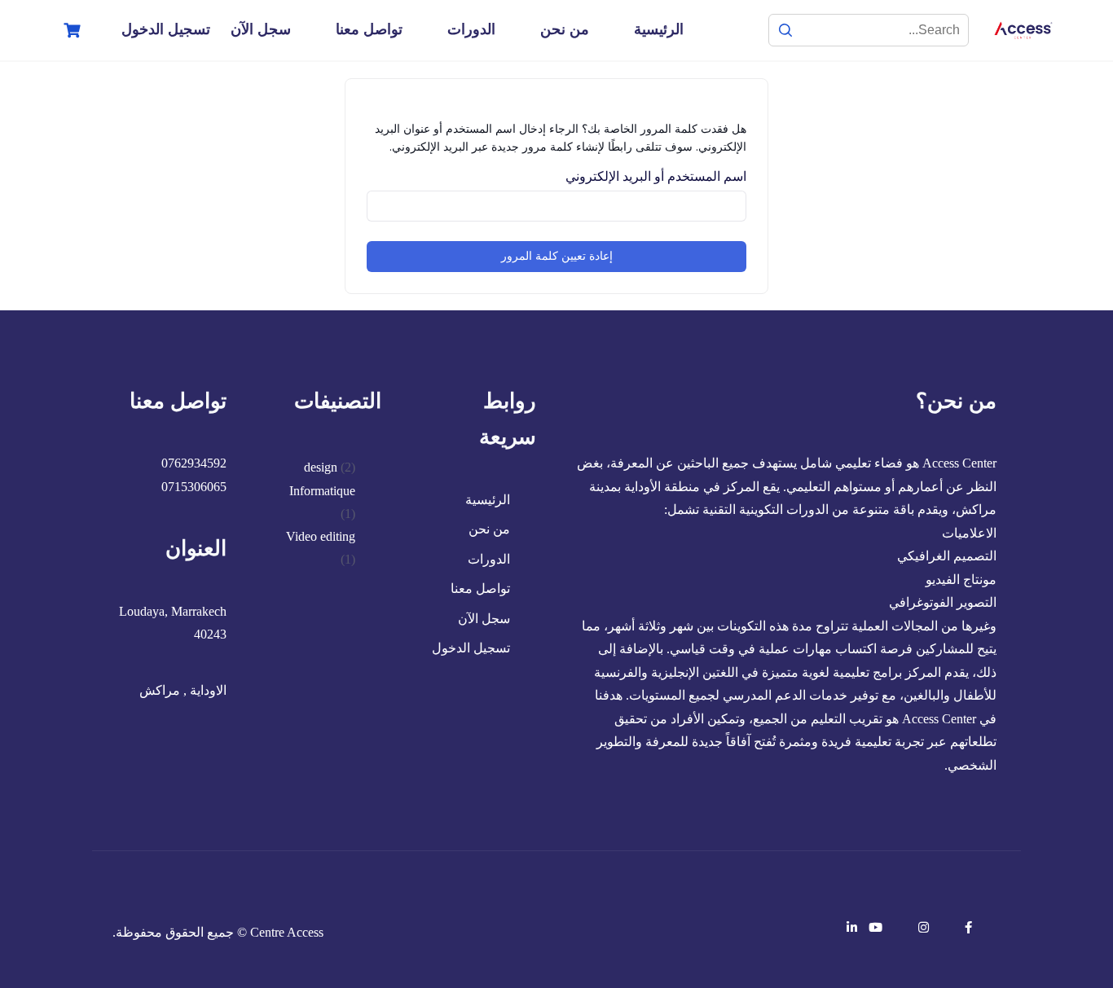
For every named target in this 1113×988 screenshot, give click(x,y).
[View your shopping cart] (70, 30)
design (320, 467)
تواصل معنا (369, 29)
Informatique (322, 491)
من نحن (564, 29)
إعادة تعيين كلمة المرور (557, 256)
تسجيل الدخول (165, 29)
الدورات (471, 29)
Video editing (320, 536)
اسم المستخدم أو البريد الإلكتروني (655, 176)
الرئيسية (659, 29)
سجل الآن (261, 29)
